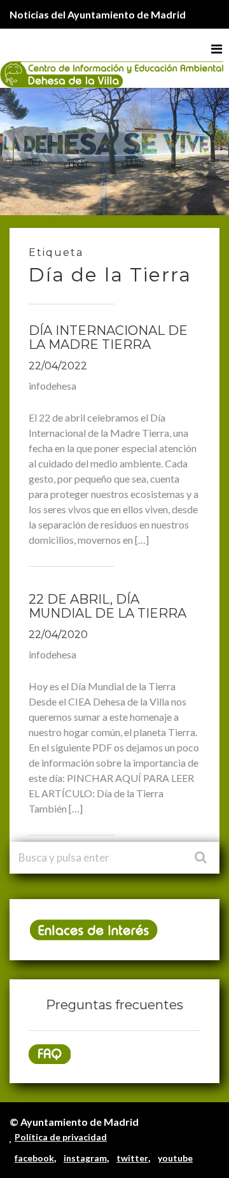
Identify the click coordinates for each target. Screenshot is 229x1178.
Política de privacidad (61, 1137)
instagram (85, 1158)
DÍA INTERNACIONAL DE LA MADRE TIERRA (108, 337)
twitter (132, 1158)
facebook (34, 1158)
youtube (175, 1158)
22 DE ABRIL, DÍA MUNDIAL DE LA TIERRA (107, 606)
